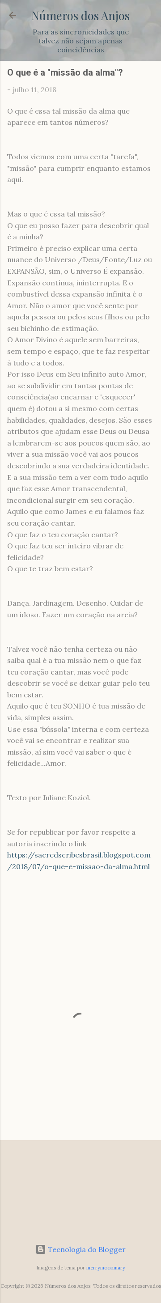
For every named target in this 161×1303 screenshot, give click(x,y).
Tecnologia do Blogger (86, 1249)
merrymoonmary (105, 1268)
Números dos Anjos (80, 15)
